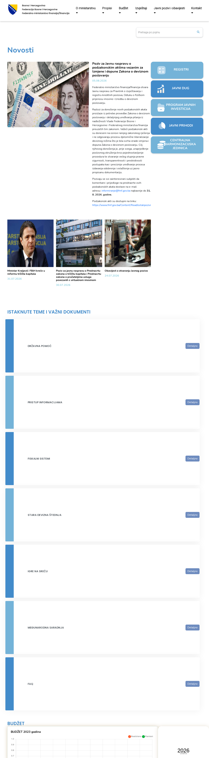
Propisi (107, 8)
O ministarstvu (86, 8)
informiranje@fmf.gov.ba (116, 191)
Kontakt (196, 8)
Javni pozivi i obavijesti (169, 8)
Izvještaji (141, 8)
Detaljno (192, 346)
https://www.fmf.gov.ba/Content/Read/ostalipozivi (121, 205)
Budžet (123, 8)
